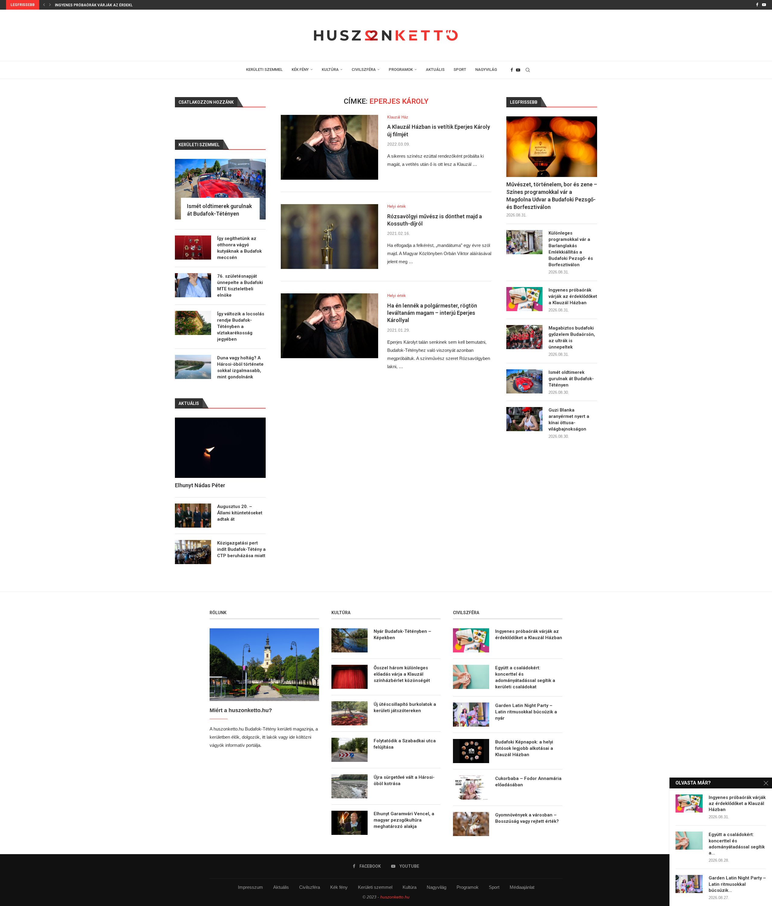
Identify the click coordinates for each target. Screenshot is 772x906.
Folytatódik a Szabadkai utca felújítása (405, 744)
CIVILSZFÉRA (364, 69)
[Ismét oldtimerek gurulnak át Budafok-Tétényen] (524, 381)
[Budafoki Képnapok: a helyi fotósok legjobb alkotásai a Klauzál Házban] (471, 751)
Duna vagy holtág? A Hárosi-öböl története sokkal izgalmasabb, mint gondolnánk (240, 367)
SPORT (460, 69)
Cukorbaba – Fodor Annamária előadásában (528, 782)
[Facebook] (757, 5)
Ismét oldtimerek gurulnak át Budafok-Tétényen (571, 379)
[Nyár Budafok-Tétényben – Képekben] (349, 640)
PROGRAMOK (401, 69)
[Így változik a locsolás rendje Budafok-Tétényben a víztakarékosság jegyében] (193, 323)
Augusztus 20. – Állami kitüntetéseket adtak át (239, 513)
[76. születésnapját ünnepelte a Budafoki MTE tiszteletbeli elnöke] (193, 285)
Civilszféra (309, 887)
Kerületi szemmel (375, 887)
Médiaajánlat (522, 887)
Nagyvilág (436, 887)
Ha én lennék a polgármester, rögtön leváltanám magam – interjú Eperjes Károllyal (432, 313)
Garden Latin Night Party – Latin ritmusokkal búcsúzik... (737, 884)
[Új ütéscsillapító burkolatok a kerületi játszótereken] (349, 713)
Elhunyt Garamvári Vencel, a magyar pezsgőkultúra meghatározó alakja (404, 820)
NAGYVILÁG (486, 69)
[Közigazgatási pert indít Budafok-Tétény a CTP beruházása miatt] (193, 552)
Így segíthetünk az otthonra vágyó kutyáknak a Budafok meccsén (239, 248)
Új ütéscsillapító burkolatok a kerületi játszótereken (405, 707)
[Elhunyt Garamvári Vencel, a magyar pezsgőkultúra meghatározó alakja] (349, 823)
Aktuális (281, 887)
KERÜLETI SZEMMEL (264, 69)
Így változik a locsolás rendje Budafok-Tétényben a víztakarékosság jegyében (240, 326)
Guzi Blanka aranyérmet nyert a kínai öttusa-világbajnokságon (569, 419)
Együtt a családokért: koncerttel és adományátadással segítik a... (737, 844)
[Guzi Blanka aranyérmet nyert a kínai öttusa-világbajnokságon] (524, 419)
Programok (468, 887)
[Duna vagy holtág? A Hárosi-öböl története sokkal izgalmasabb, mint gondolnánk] (193, 367)
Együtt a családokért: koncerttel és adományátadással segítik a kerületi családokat (525, 677)
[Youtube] (764, 5)
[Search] (528, 70)
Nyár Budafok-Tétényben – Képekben (402, 634)
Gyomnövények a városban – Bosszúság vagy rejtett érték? (527, 818)
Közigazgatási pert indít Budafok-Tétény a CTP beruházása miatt (241, 549)
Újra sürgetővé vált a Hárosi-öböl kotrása (404, 780)
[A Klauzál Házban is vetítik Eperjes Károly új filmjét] (329, 147)
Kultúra (409, 887)
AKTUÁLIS (435, 69)
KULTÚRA (330, 69)
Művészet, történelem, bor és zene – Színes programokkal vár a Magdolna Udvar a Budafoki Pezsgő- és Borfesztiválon (551, 195)
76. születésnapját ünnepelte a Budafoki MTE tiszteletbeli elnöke (240, 285)
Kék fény (339, 887)
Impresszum (250, 887)
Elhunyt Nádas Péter (200, 485)
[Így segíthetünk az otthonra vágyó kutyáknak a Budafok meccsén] (193, 247)
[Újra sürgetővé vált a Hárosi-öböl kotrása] (349, 786)
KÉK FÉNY (300, 69)
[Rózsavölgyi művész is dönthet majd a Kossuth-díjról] (329, 236)
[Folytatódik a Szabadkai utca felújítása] (349, 750)
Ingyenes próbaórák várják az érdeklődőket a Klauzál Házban (120, 5)
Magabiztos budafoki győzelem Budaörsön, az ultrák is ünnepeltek (572, 337)
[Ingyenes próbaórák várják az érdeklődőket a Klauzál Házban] (524, 299)
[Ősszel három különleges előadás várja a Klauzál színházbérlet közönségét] (349, 677)
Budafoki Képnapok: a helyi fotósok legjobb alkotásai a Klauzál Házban (524, 748)
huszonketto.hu (395, 897)
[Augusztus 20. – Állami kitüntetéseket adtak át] (193, 516)
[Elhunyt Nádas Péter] (220, 448)
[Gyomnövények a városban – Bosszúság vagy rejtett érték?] (471, 824)
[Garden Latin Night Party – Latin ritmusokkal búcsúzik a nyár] (471, 714)
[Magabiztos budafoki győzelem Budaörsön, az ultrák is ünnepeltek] (524, 337)
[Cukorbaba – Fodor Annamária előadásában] (471, 787)
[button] (44, 5)
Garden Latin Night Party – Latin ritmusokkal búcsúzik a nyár (526, 712)
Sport (494, 887)
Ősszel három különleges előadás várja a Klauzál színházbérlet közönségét (402, 674)
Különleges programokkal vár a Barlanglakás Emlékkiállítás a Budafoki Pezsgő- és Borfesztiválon (571, 248)
